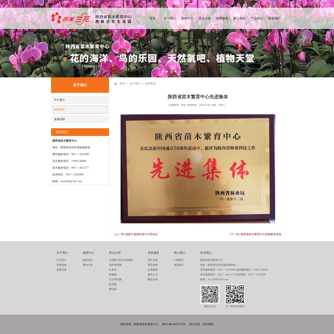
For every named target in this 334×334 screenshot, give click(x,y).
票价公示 (153, 274)
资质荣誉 (59, 109)
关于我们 (170, 18)
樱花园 (113, 289)
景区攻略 (153, 264)
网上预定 (239, 18)
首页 (152, 18)
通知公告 (88, 264)
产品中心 (257, 18)
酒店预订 (179, 264)
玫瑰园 (113, 274)
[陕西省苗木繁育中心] (91, 18)
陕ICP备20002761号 (173, 324)
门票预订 (179, 260)
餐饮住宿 (153, 279)
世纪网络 (208, 324)
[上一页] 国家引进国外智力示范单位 (136, 234)
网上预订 (180, 252)
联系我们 (274, 18)
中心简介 (59, 99)
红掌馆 (113, 269)
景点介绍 (205, 18)
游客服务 (222, 18)
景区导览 (153, 260)
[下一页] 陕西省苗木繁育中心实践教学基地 (255, 234)
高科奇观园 (115, 264)
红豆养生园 (115, 279)
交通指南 (153, 269)
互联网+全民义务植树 (121, 260)
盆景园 (113, 284)
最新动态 (88, 260)
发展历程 (59, 119)
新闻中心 (187, 18)
